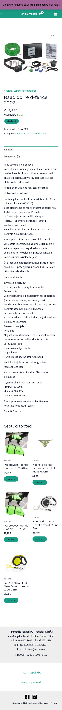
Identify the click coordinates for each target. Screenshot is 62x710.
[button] (1, 14)
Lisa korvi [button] (11, 479)
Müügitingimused (31, 682)
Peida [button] (56, 4)
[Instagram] (34, 696)
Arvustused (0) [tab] (12, 156)
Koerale (8, 90)
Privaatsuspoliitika (31, 672)
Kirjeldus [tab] (9, 149)
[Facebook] (27, 696)
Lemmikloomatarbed (25, 90)
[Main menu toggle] (55, 14)
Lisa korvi (11, 121)
